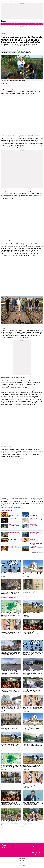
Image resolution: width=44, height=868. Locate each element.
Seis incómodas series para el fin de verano (11, 783)
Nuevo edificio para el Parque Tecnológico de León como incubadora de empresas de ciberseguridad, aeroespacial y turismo (11, 709)
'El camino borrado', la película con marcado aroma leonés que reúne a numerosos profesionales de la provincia (32, 632)
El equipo (22, 860)
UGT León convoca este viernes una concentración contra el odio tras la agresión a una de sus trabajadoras (9, 727)
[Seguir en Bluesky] (32, 852)
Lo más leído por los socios (6, 558)
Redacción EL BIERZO (26, 692)
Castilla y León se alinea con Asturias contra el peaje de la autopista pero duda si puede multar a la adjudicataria (33, 803)
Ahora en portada (5, 637)
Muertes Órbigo (27, 1)
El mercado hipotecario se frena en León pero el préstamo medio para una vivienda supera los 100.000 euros (11, 653)
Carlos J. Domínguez (4, 674)
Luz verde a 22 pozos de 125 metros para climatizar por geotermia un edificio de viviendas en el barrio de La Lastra (32, 574)
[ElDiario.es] (39, 23)
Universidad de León (17, 507)
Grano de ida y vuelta (16, 1)
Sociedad (16, 23)
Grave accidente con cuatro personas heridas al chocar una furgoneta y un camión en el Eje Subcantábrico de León (32, 672)
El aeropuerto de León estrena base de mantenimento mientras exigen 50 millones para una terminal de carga (10, 672)
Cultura (11, 23)
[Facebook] (22, 52)
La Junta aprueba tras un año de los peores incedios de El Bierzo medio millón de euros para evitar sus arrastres (33, 690)
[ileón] (7, 845)
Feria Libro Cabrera (39, 1)
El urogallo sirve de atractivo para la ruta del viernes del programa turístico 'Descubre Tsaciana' (32, 822)
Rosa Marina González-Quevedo (28, 592)
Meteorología (10, 507)
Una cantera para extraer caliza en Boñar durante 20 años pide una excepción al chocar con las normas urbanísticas (10, 592)
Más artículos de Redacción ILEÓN (8, 597)
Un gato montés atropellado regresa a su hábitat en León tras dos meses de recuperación (32, 614)
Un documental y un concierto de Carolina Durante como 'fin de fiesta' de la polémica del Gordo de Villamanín (11, 574)
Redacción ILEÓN (4, 83)
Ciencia (20, 23)
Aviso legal (22, 863)
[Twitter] (27, 52)
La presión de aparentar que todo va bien (32, 591)
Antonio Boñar (3, 785)
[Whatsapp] (19, 52)
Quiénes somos (22, 858)
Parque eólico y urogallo (33, 1)
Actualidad (3, 23)
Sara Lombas (3, 576)
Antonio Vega (3, 656)
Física (5, 507)
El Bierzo (29, 23)
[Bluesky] (24, 52)
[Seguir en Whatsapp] (33, 854)
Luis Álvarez (25, 824)
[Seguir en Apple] (33, 846)
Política (8, 23)
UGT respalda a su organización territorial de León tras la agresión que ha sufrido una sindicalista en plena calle (11, 632)
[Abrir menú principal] (42, 21)
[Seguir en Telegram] (36, 852)
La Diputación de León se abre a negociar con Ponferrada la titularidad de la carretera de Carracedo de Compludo (10, 822)
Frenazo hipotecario (10, 1)
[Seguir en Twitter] (33, 852)
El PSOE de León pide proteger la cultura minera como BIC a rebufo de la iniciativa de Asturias (32, 745)
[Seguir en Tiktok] (32, 854)
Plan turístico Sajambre (22, 1)
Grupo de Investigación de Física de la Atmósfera (15, 88)
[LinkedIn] (29, 52)
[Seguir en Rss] (35, 854)
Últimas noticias (4, 750)
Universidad (25, 23)
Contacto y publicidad (22, 865)
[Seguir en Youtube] (40, 852)
